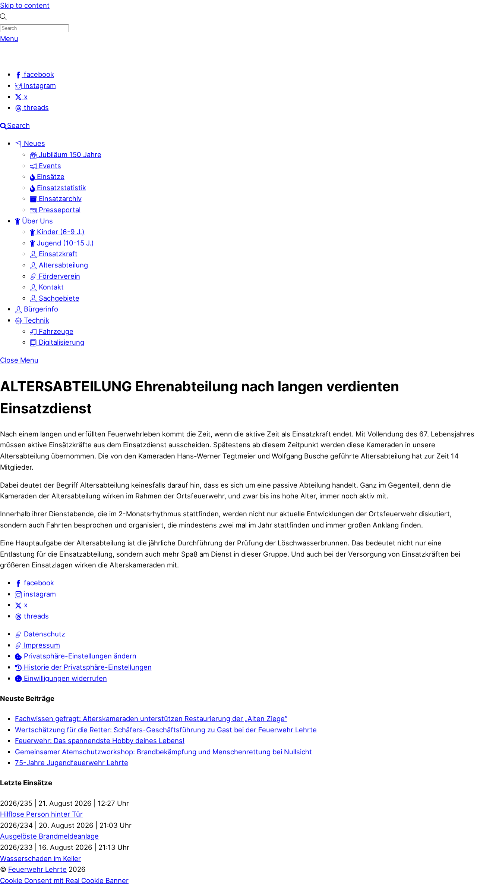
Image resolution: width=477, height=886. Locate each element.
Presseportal (58, 210)
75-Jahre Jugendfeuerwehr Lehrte (71, 762)
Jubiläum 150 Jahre (69, 154)
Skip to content (25, 5)
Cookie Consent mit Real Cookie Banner (64, 880)
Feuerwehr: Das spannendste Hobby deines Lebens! (99, 740)
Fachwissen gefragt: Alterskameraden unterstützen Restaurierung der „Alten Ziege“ (151, 718)
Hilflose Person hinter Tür (41, 814)
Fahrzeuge (55, 331)
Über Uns (36, 221)
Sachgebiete (58, 298)
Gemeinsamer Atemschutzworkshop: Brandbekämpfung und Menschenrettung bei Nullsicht (163, 752)
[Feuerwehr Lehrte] (13, 56)
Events (49, 166)
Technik (35, 320)
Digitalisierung (60, 342)
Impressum (41, 645)
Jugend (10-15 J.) (64, 243)
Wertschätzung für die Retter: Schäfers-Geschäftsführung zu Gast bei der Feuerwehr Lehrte (166, 730)
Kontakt (50, 287)
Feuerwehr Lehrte (37, 869)
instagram (39, 594)
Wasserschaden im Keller (40, 858)
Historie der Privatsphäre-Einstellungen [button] (87, 667)
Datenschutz (43, 634)
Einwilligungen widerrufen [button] (64, 678)
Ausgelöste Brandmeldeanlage (49, 836)
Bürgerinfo (40, 309)
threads (35, 616)
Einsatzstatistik (60, 188)
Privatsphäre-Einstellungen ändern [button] (79, 656)
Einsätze (49, 176)
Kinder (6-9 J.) (60, 232)
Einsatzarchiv (59, 198)
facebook (38, 583)
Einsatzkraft (57, 254)
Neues (33, 143)
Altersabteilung (62, 265)
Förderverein (58, 276)
